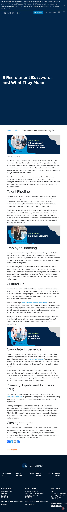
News (32, 473)
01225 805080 (50, 12)
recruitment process (36, 359)
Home (9, 131)
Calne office (55, 489)
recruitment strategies (14, 397)
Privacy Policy (39, 474)
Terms (50, 473)
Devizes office (6, 489)
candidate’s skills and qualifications (34, 303)
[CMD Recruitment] (11, 13)
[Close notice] (64, 5)
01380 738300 (6, 504)
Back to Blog (12, 450)
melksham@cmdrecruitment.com (37, 501)
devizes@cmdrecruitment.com (12, 501)
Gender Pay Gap (6, 474)
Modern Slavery (19, 474)
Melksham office (31, 489)
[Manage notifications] (63, 508)
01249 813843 (56, 506)
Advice (15, 131)
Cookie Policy (57, 474)
